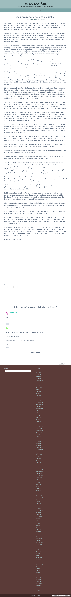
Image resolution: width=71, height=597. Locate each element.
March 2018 (38, 553)
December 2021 (39, 469)
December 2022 (39, 447)
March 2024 (38, 419)
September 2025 (39, 385)
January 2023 (39, 445)
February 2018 (39, 555)
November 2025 (39, 382)
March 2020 (38, 508)
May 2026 (38, 371)
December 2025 (39, 380)
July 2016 (38, 590)
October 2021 (39, 473)
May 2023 (38, 438)
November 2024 (39, 404)
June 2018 (38, 548)
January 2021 (39, 490)
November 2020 (39, 493)
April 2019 (38, 529)
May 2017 (38, 572)
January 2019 (39, 534)
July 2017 (38, 568)
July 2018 (38, 546)
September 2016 (39, 587)
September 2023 (39, 430)
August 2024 (39, 410)
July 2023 (38, 434)
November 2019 (39, 516)
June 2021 (38, 480)
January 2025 (39, 400)
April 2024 (38, 417)
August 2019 (39, 521)
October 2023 (39, 428)
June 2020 (38, 503)
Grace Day (42, 19)
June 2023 (38, 436)
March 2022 (38, 464)
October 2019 (39, 518)
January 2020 (39, 512)
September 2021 (39, 475)
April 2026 (38, 372)
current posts (40, 10)
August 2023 (39, 432)
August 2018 (39, 544)
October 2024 (39, 406)
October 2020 (39, 495)
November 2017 (39, 561)
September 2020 (39, 497)
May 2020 (38, 505)
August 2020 (39, 499)
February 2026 (39, 376)
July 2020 (38, 501)
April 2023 (38, 439)
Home (28, 10)
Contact (33, 10)
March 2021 (38, 486)
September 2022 (39, 452)
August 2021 (39, 477)
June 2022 (38, 458)
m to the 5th (35, 3)
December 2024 (39, 402)
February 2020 (39, 510)
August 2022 (39, 454)
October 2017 (39, 562)
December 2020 (39, 492)
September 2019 (39, 520)
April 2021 (38, 484)
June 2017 (38, 570)
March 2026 (38, 374)
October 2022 (39, 451)
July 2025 (38, 389)
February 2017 (39, 577)
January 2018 (39, 557)
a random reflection (60, 302)
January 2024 (39, 423)
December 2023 (39, 425)
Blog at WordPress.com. (35, 595)
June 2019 (38, 525)
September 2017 (39, 564)
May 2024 (38, 415)
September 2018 (39, 542)
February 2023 (39, 443)
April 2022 (38, 462)
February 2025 (39, 398)
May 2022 (38, 460)
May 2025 (38, 393)
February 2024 (39, 421)
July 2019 (38, 523)
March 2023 (38, 441)
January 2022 (39, 467)
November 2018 (39, 538)
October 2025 (39, 384)
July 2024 (38, 411)
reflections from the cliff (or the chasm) (15, 302)
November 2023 (39, 426)
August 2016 (39, 588)
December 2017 (39, 559)
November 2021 (39, 471)
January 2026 (39, 378)
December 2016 (39, 581)
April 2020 (38, 507)
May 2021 (38, 482)
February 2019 (39, 533)
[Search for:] (18, 371)
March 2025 (38, 397)
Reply (7, 347)
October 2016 (39, 585)
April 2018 (38, 551)
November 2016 (39, 583)
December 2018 (39, 536)
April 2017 (38, 574)
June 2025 (38, 391)
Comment (61, 363)
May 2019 (38, 527)
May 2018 (38, 549)
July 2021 (38, 479)
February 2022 (39, 466)
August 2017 (39, 566)
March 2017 (38, 575)
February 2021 (39, 488)
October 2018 (39, 540)
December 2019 (39, 514)
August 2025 (39, 387)
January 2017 (39, 579)
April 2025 (38, 395)
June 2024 (38, 413)
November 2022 (39, 449)
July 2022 (38, 456)
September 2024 (39, 408)
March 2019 (38, 531)
